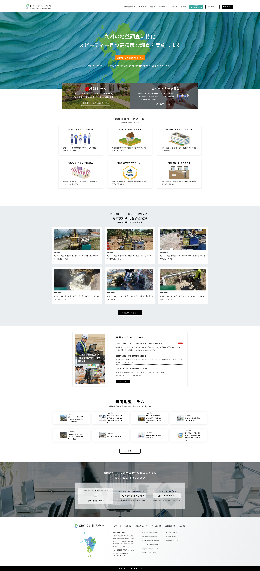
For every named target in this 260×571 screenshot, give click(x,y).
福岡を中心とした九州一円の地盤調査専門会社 (38, 8)
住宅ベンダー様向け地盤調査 (150, 532)
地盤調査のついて (171, 536)
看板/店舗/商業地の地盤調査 (150, 545)
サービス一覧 (156, 526)
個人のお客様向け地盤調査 (149, 537)
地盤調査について (141, 526)
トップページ (116, 526)
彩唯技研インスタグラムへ (173, 540)
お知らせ (128, 526)
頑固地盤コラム (163, 7)
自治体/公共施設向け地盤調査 (150, 541)
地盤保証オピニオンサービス (150, 549)
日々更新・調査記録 (171, 532)
